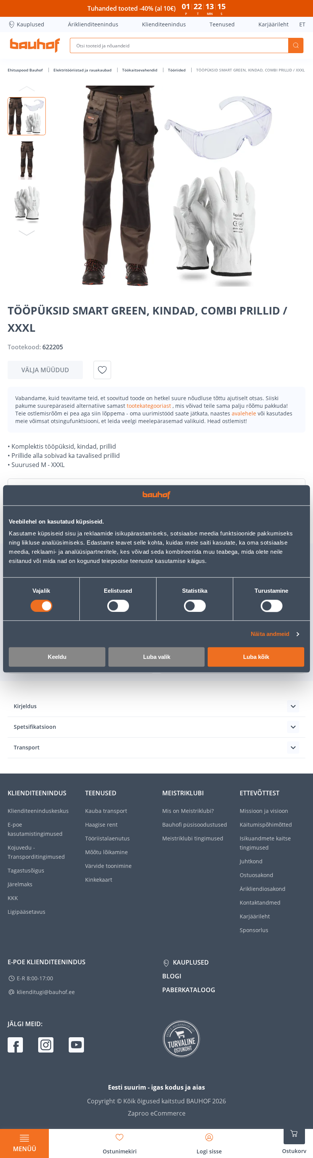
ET (302, 24)
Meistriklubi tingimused (192, 838)
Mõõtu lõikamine (106, 852)
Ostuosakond (256, 875)
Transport (27, 747)
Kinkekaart (98, 879)
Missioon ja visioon (264, 810)
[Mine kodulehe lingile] (35, 45)
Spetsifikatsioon (35, 726)
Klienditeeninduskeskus (38, 810)
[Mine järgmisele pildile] (27, 232)
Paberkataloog (188, 990)
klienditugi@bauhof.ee (46, 992)
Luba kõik (256, 657)
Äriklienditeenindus (93, 24)
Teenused (222, 24)
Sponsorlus (254, 930)
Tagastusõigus (26, 870)
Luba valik (156, 657)
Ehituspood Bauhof (26, 70)
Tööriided (177, 70)
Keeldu (57, 657)
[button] (27, 116)
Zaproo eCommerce (157, 1113)
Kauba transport (106, 810)
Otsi (295, 45)
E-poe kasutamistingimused (35, 829)
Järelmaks (20, 884)
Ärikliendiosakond (263, 888)
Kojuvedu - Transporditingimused (36, 852)
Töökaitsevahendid (140, 70)
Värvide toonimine (108, 865)
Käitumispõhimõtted (266, 824)
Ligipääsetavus (26, 911)
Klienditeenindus (164, 24)
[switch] (118, 606)
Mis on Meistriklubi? (188, 810)
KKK (13, 898)
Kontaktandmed (260, 902)
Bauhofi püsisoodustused (194, 824)
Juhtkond (251, 861)
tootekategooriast (150, 405)
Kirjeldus (25, 706)
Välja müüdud (45, 370)
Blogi (171, 976)
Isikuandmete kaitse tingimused (265, 843)
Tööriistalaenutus (107, 838)
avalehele (245, 413)
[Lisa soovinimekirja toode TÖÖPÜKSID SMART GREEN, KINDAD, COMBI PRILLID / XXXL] (102, 370)
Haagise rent (101, 824)
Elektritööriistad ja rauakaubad (83, 70)
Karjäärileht (273, 24)
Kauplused (30, 24)
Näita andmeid (270, 634)
